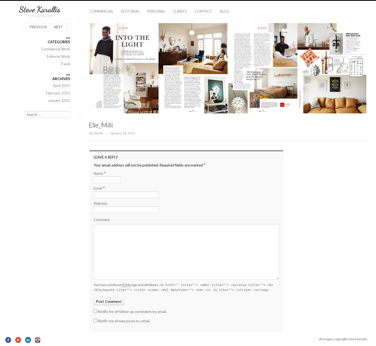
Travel (65, 64)
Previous (38, 27)
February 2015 (58, 93)
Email (99, 188)
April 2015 (61, 85)
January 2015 (59, 100)
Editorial (130, 11)
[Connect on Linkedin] (28, 340)
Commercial (101, 11)
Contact (203, 11)
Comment (102, 219)
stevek (98, 133)
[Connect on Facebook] (8, 340)
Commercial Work (55, 49)
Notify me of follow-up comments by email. (132, 311)
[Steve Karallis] (40, 9)
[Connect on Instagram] (38, 340)
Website (100, 203)
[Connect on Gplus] (18, 340)
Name (100, 173)
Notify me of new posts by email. (124, 321)
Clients (180, 11)
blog (224, 11)
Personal (156, 11)
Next (58, 27)
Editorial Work (58, 56)
